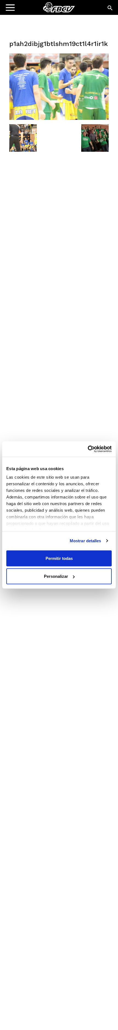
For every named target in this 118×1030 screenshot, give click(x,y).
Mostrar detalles (85, 540)
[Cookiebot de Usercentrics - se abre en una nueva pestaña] (88, 449)
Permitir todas (59, 558)
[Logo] (38, 10)
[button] (110, 8)
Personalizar (56, 576)
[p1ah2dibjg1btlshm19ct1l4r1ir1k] (59, 118)
